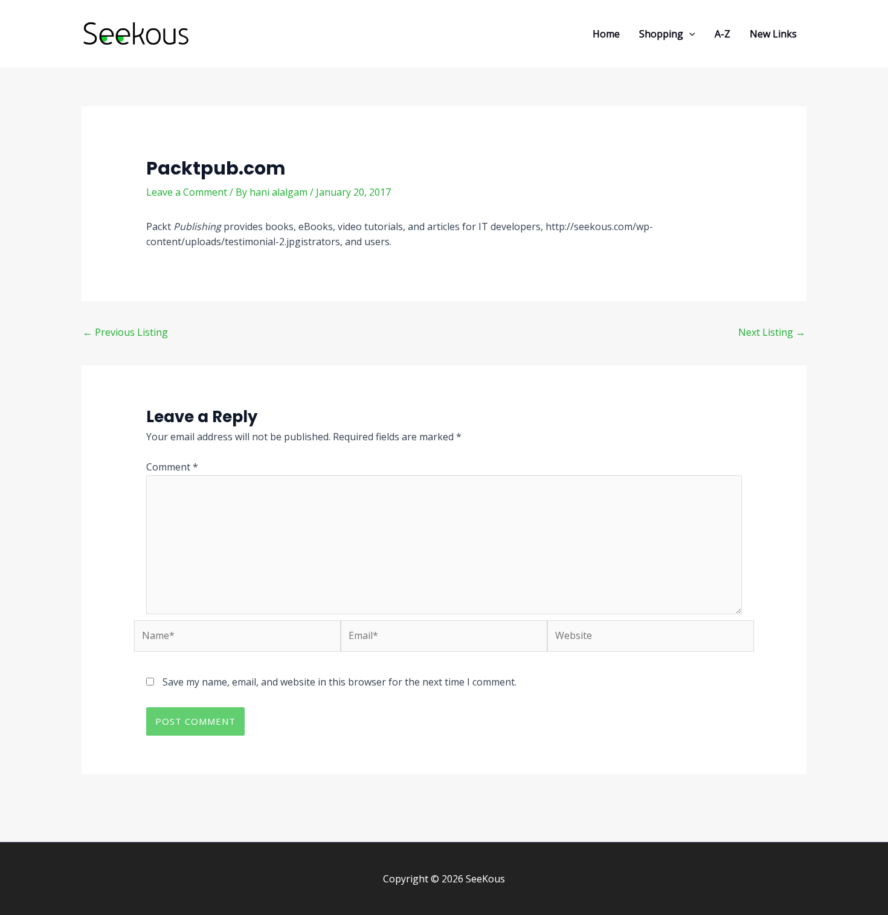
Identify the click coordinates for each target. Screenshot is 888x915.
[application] (689, 33)
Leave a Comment (186, 192)
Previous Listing (125, 332)
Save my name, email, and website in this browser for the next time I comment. (339, 682)
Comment (172, 467)
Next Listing (771, 332)
